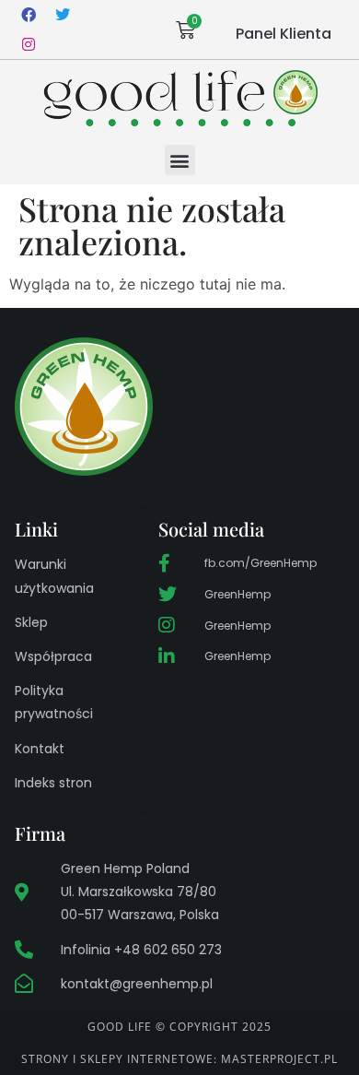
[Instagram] (28, 44)
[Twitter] (62, 15)
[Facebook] (28, 15)
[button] (180, 160)
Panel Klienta (283, 33)
